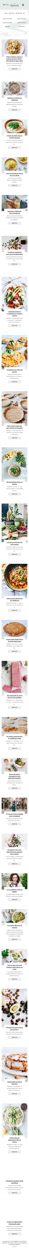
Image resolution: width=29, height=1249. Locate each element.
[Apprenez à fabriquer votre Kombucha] (14, 202)
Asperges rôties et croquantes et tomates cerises (14, 314)
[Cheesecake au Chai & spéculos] (14, 1064)
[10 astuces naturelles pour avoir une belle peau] (14, 244)
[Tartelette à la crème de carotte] (14, 352)
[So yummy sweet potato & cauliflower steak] (14, 726)
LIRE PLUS (14, 69)
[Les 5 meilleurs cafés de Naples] (14, 881)
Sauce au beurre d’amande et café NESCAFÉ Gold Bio (14, 776)
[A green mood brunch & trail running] (14, 522)
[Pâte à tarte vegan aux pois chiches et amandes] (14, 408)
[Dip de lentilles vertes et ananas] (14, 464)
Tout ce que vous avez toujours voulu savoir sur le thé (14, 967)
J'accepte (14, 1246)
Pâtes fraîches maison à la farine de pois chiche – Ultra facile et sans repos (14, 59)
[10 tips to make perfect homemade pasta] (14, 1212)
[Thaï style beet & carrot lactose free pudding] (14, 678)
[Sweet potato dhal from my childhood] (14, 581)
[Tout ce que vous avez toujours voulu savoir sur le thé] (14, 956)
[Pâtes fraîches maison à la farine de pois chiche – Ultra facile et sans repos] (14, 48)
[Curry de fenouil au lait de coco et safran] (14, 165)
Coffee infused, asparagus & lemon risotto (14, 1140)
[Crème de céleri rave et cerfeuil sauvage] (14, 127)
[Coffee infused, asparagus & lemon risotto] (14, 1120)
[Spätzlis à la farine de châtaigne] (14, 89)
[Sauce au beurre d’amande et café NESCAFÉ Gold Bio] (14, 765)
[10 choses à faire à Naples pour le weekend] (14, 805)
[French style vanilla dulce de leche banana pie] (14, 629)
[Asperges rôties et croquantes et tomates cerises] (14, 294)
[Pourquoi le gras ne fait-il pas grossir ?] (14, 1008)
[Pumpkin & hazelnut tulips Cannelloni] (14, 1171)
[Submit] (25, 33)
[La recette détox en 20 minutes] (14, 917)
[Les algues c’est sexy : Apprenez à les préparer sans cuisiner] (14, 841)
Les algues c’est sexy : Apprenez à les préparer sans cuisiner (14, 852)
